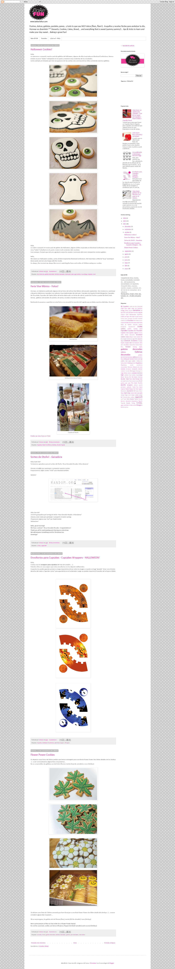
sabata (132, 393)
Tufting (133, 403)
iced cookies (82, 934)
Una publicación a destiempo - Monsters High (137, 154)
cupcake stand (137, 328)
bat (38, 274)
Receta (127, 389)
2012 (124, 224)
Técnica (140, 399)
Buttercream (133, 314)
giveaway (131, 357)
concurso (135, 324)
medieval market (125, 371)
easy (131, 338)
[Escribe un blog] (63, 271)
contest (140, 324)
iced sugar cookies (76, 274)
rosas (137, 391)
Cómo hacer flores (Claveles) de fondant (137, 134)
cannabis (39, 934)
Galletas (54, 445)
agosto (127, 254)
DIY (141, 336)
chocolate (130, 320)
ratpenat (90, 274)
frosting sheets (137, 346)
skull (94, 274)
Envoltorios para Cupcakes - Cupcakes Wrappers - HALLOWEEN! (65, 557)
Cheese (122, 320)
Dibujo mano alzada (134, 336)
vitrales (131, 405)
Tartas (136, 399)
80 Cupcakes (125, 306)
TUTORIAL (139, 403)
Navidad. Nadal (125, 379)
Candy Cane (124, 318)
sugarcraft (44, 545)
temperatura (135, 401)
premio (140, 385)
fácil (131, 343)
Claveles (126, 322)
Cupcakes (39, 445)
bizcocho (136, 312)
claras (140, 320)
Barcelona (136, 310)
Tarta (124, 399)
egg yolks (140, 338)
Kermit (126, 363)
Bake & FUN (34, 38)
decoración (132, 334)
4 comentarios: (53, 271)
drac (122, 338)
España (123, 342)
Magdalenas (139, 363)
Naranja (140, 377)
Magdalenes (124, 365)
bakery (126, 310)
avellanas (140, 308)
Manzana (130, 367)
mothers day (127, 375)
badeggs (123, 310)
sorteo (38, 545)
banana (131, 310)
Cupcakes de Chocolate (135, 330)
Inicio (75, 943)
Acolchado (139, 306)
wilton (134, 405)
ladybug (130, 363)
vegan (122, 405)
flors (122, 346)
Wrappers (67, 743)
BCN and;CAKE (126, 312)
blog (139, 312)
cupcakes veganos (133, 333)
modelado (134, 373)
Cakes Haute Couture (137, 316)
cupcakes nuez (124, 333)
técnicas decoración (126, 401)
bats (122, 312)
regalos (140, 389)
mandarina (139, 365)
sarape (122, 395)
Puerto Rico (135, 387)
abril (126, 266)
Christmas (136, 320)
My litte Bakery (133, 377)
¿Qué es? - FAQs (55, 38)
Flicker (137, 344)
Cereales (140, 318)
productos (129, 387)
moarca (129, 373)
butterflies (139, 314)
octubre (127, 232)
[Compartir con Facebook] (67, 271)
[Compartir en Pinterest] (70, 271)
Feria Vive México (47, 445)
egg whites (135, 338)
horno (136, 359)
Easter (128, 338)
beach (132, 312)
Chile (125, 320)
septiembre (128, 251)
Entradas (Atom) (44, 946)
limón (133, 363)
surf (122, 399)
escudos (140, 340)
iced (139, 359)
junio (126, 260)
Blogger (111, 963)
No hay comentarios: (54, 442)
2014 (124, 218)
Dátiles (126, 334)
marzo (127, 268)
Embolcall (45, 743)
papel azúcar (126, 381)
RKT (135, 391)
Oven (141, 379)
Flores (140, 344)
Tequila (63, 445)
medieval (140, 369)
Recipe (131, 389)
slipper (133, 395)
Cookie (140, 327)
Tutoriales (44, 38)
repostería (130, 391)
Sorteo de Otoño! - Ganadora (46, 457)
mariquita (134, 369)
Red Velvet (135, 389)
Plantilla (140, 383)
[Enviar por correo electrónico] (61, 271)
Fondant (127, 347)
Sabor (135, 393)
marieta (123, 369)
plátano (136, 385)
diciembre (128, 226)
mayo (126, 263)
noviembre (128, 229)
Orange (137, 379)
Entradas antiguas (109, 943)
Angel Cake (124, 308)
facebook (127, 342)
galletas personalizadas (72, 934)
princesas (123, 387)
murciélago (84, 274)
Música (127, 377)
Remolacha (123, 391)
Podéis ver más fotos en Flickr (41, 436)
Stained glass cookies (128, 397)
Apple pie (134, 308)
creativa (129, 328)
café (130, 316)
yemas (126, 407)
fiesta (43, 934)
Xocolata (123, 407)
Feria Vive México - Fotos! (44, 286)
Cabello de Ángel (125, 316)
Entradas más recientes (38, 943)
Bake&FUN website (128, 46)
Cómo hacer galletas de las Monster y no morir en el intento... (136, 195)
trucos (128, 403)
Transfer (123, 403)
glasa (134, 357)
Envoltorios (51, 743)
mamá (131, 365)
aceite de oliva (133, 306)
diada (127, 337)
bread (127, 314)
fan (133, 342)
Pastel (58, 445)
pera (129, 383)
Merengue (132, 371)
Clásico (122, 322)
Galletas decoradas (60, 274)
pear (126, 383)
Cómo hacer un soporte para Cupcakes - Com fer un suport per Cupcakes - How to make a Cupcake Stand (132, 115)
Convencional (132, 326)
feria (141, 342)
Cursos (140, 332)
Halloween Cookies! (41, 49)
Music (122, 377)
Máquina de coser (137, 367)
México (125, 373)
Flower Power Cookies (43, 755)
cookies (123, 328)
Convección (123, 326)
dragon (125, 338)
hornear (132, 359)
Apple (129, 308)
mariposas (128, 369)
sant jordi (139, 393)
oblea (133, 379)
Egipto (122, 340)
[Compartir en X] (65, 271)
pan (122, 381)
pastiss (123, 383)
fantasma (41, 274)
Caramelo (135, 318)
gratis (138, 357)
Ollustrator (93, 963)
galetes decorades (49, 274)
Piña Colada (134, 383)
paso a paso (136, 381)
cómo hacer (133, 322)
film (134, 344)
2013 (124, 221)
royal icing (127, 393)
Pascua (131, 381)
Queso (140, 387)
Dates (122, 334)
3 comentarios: (53, 740)
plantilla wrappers (59, 743)
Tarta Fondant (130, 399)
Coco (130, 322)
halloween (68, 274)
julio (126, 257)
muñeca (134, 375)
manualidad (124, 367)
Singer (126, 395)
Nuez (130, 379)
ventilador (126, 405)
